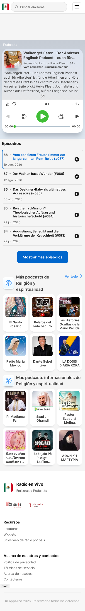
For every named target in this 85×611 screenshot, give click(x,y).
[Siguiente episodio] (76, 116)
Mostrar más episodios (43, 257)
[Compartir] (8, 104)
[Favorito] (14, 104)
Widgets (10, 534)
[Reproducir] (42, 116)
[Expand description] (43, 96)
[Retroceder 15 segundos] (24, 116)
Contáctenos (13, 579)
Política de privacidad (20, 562)
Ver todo (71, 276)
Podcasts (10, 44)
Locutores (11, 529)
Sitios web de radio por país (24, 540)
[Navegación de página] (76, 6)
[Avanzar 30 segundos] (61, 116)
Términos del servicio (19, 568)
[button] (47, 104)
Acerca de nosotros (18, 573)
